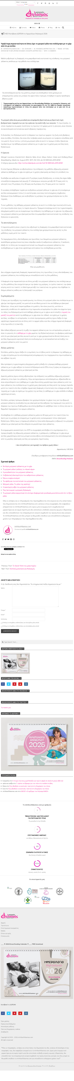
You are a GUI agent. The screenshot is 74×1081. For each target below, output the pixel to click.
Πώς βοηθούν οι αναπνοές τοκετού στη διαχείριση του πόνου (29, 786)
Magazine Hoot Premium (34, 1066)
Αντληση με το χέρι (7, 51)
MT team (65, 49)
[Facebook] (3, 539)
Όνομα (3, 610)
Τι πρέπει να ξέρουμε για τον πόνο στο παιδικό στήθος (34, 783)
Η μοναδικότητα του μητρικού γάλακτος (18, 472)
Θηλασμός (39, 49)
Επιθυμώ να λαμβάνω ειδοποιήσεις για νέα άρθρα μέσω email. (21, 626)
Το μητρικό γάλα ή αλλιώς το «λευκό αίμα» (19, 469)
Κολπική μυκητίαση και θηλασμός (22, 569)
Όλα (54, 49)
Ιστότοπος (4, 619)
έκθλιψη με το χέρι (24, 333)
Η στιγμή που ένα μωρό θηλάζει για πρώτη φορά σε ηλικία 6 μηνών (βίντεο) (37, 781)
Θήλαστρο (29, 51)
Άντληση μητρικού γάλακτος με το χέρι (17, 466)
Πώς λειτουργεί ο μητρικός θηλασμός (17, 490)
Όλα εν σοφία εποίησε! (11, 478)
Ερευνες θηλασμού (20, 51)
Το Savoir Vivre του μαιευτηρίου (24, 566)
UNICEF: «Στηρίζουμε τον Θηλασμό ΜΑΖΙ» (34, 791)
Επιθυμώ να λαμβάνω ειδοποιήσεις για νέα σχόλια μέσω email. (21, 622)
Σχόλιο (3, 588)
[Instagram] (14, 539)
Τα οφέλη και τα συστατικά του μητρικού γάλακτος (22, 481)
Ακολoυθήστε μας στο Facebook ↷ (15, 691)
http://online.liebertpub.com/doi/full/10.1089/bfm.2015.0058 (40, 163)
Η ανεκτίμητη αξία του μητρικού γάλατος (18, 487)
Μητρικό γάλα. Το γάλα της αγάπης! (16, 484)
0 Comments (52, 51)
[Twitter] (5, 539)
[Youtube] (8, 539)
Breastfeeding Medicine (65, 459)
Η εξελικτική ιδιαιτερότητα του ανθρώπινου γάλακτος (23, 475)
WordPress (52, 1066)
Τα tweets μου (6, 707)
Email (3, 615)
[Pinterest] (11, 539)
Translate (31, 5)
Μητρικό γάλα (47, 49)
